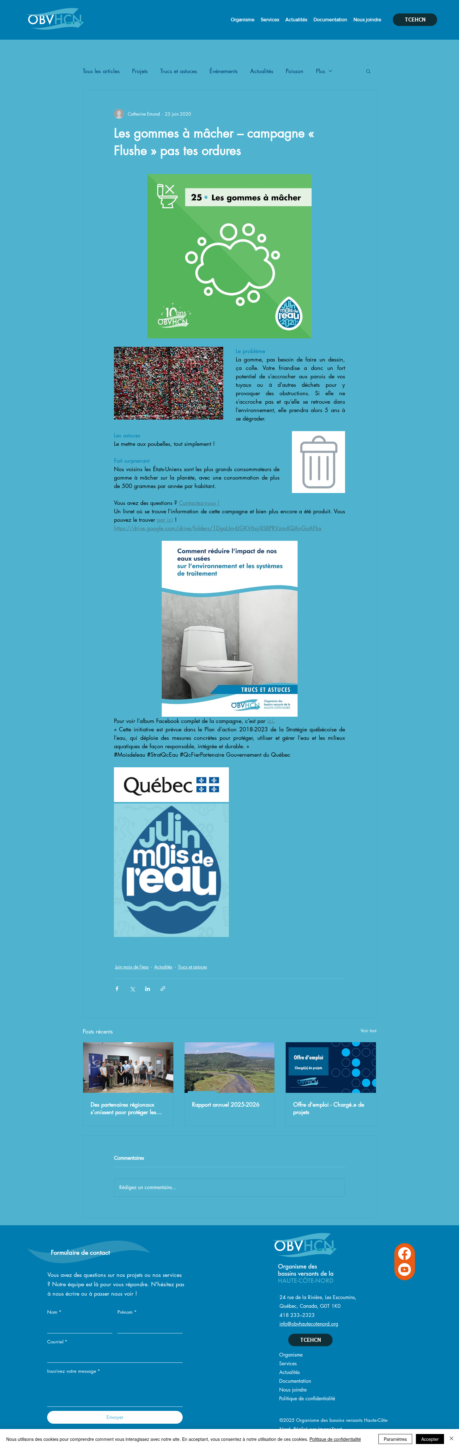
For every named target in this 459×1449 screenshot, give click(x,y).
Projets (140, 71)
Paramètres (395, 1439)
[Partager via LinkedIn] (148, 989)
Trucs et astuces (178, 71)
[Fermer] (451, 1439)
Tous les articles (101, 71)
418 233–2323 (297, 1315)
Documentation (295, 1381)
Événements (224, 71)
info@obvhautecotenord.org (308, 1324)
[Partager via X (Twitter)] (132, 989)
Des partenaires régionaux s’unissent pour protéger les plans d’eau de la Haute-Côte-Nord (126, 1108)
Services (288, 1363)
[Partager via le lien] (163, 989)
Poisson (295, 71)
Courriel (57, 1342)
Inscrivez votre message (73, 1371)
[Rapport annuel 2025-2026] (230, 1067)
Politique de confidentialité (307, 1398)
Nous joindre (293, 1390)
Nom (54, 1312)
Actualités (261, 71)
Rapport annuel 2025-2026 (225, 1104)
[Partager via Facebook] (117, 989)
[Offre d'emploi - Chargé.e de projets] (331, 1067)
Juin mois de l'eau (132, 967)
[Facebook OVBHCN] (404, 1253)
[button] (368, 70)
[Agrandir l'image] (171, 784)
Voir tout (368, 1030)
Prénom (127, 1312)
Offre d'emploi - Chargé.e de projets (328, 1108)
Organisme (291, 1355)
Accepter (430, 1439)
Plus (320, 71)
